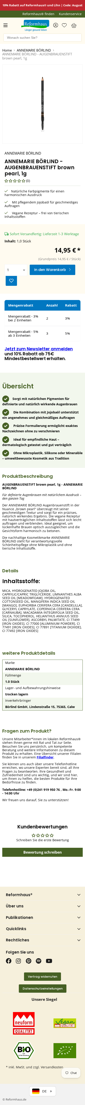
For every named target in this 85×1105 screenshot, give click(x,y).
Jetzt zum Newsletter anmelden (39, 349)
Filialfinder (45, 757)
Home (7, 50)
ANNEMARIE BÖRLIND (34, 50)
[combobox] (42, 38)
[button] (15, 180)
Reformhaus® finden (38, 14)
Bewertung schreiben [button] (42, 852)
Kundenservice (70, 14)
